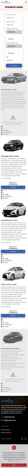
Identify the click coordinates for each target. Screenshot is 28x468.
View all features (6, 178)
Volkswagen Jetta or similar (10, 156)
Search (15, 65)
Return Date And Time (12, 43)
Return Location (10, 21)
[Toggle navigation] (26, 2)
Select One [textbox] (10, 18)
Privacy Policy (5, 430)
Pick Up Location (10, 14)
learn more (17, 460)
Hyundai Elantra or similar (9, 220)
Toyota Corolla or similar (9, 284)
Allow (14, 465)
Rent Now (13, 187)
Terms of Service (6, 432)
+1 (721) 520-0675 (9, 417)
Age (7, 57)
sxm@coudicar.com (9, 420)
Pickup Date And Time (12, 28)
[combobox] (14, 18)
